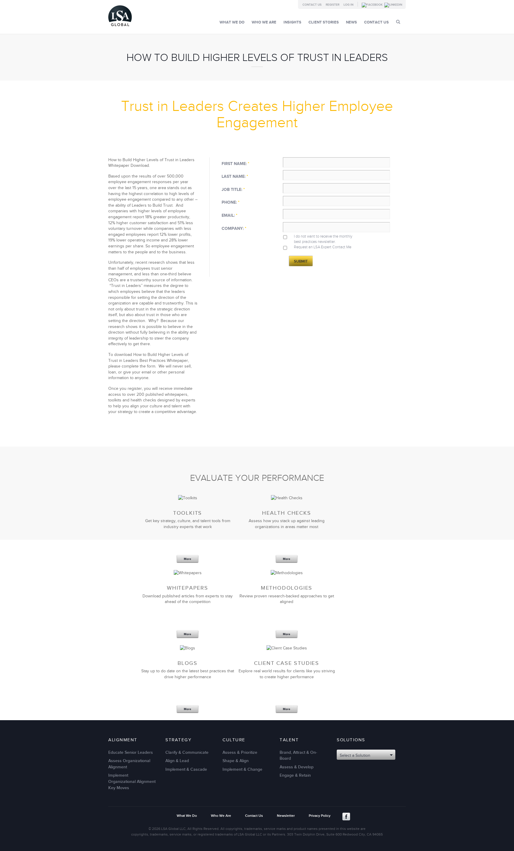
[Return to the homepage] (120, 27)
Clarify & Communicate (187, 752)
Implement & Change (242, 769)
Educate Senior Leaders (130, 752)
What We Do (232, 22)
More (187, 559)
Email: (229, 215)
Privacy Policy (319, 816)
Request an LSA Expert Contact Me (322, 247)
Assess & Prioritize (239, 752)
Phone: (230, 202)
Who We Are (264, 22)
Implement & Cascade (186, 769)
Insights (292, 22)
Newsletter (286, 816)
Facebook (346, 816)
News (351, 22)
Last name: (235, 176)
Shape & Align (235, 760)
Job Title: (233, 189)
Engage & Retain (295, 775)
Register (332, 5)
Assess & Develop (297, 767)
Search (398, 22)
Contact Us (312, 5)
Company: (234, 228)
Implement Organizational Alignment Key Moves (132, 781)
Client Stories (323, 22)
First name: (235, 163)
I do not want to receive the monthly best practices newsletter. (323, 239)
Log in (348, 5)
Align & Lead (177, 760)
